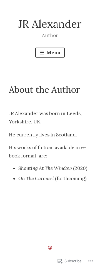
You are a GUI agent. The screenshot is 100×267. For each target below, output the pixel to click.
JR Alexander (50, 23)
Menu (53, 53)
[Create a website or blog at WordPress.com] (50, 247)
